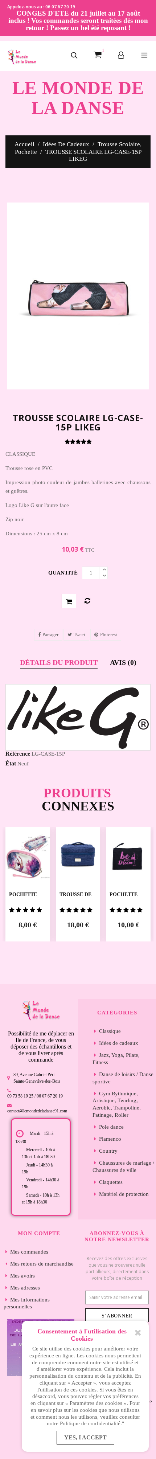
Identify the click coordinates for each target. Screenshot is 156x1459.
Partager (50, 634)
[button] (74, 56)
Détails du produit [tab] (59, 662)
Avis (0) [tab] (123, 662)
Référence (17, 754)
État (10, 763)
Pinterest (108, 634)
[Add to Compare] (87, 601)
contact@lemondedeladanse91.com (37, 1110)
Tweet (79, 634)
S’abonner (117, 1316)
